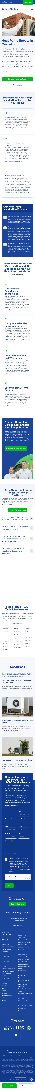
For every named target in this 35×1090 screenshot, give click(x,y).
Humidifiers (5, 951)
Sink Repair (21, 986)
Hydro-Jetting (22, 970)
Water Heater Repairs (24, 996)
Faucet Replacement (23, 964)
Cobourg (5, 649)
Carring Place (17, 641)
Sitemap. (10, 1052)
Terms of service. (23, 1052)
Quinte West (17, 631)
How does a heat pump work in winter (17, 760)
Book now (9, 1086)
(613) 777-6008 (7, 2)
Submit (9, 885)
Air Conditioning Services (8, 968)
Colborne (27, 643)
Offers (3, 998)
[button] (29, 1028)
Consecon (5, 646)
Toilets (20, 991)
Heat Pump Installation (8, 946)
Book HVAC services (17, 510)
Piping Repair (21, 975)
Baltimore (5, 628)
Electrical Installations (24, 940)
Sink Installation (22, 984)
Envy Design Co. (23, 1079)
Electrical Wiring (22, 944)
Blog (3, 988)
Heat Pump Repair (6, 949)
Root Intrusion (22, 1008)
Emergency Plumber (23, 959)
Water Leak (21, 998)
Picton (4, 638)
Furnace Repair (6, 944)
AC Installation (6, 964)
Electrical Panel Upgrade (24, 942)
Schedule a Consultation (16, 449)
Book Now (28, 2)
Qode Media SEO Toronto (20, 1077)
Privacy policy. (16, 1052)
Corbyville (27, 646)
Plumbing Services (23, 978)
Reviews (4, 1000)
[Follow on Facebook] (20, 1035)
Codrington (28, 640)
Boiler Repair (5, 939)
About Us (4, 986)
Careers (4, 990)
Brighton (16, 638)
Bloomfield (17, 635)
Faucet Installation (23, 962)
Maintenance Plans (7, 995)
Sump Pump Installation (24, 989)
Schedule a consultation (17, 79)
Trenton (16, 628)
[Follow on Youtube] (16, 1035)
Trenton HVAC (6, 954)
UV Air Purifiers (6, 956)
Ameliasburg (17, 647)
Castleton (27, 628)
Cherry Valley (28, 637)
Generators (21, 949)
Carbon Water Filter (23, 957)
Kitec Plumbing (22, 973)
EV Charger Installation (24, 947)
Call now (25, 1086)
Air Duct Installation (7, 935)
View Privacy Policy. (18, 869)
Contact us (17, 85)
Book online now (17, 904)
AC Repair (4, 966)
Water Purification (23, 1001)
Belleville (5, 635)
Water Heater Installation (25, 993)
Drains (20, 1011)
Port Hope (16, 644)
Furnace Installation (7, 942)
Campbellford (6, 631)
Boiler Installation (6, 937)
